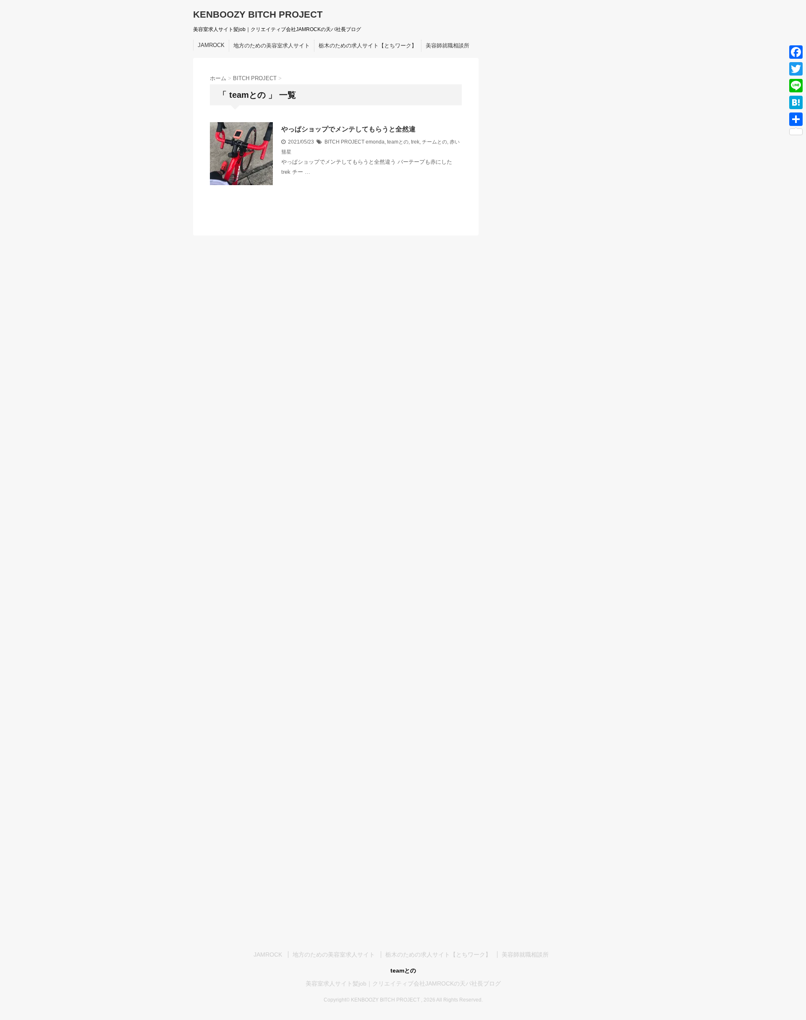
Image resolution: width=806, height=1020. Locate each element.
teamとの (397, 142)
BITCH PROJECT (344, 142)
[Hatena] (796, 102)
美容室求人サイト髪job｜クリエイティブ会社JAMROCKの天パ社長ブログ (403, 983)
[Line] (796, 85)
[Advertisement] (550, 203)
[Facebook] (796, 52)
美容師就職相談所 (447, 45)
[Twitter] (796, 68)
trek (415, 142)
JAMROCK (211, 45)
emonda (375, 142)
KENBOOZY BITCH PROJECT (257, 14)
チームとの (434, 142)
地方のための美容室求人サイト (271, 45)
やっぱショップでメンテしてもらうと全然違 (348, 129)
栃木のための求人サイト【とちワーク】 (368, 45)
